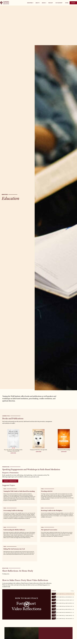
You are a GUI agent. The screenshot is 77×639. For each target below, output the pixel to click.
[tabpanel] (26, 604)
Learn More (13, 453)
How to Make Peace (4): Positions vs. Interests (64, 606)
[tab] (63, 594)
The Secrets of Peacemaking (63, 449)
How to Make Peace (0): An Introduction (64, 593)
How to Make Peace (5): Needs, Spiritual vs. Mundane (64, 609)
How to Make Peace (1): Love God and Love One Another (64, 597)
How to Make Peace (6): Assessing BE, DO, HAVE (64, 612)
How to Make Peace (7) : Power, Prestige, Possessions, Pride (64, 615)
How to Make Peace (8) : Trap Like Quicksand (64, 618)
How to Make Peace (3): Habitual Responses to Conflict (64, 603)
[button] (26, 604)
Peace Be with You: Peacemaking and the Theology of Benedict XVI (13, 450)
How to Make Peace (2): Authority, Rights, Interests (64, 600)
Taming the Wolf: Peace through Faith (38, 449)
